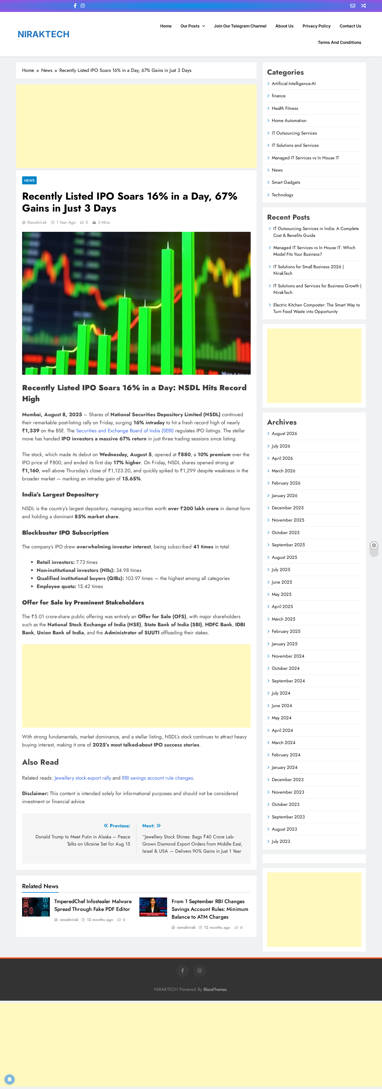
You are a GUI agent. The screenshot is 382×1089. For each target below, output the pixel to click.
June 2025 (282, 582)
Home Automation (289, 120)
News (29, 180)
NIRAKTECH (44, 34)
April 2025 (282, 606)
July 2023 (281, 841)
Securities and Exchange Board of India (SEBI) (125, 430)
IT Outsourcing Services (294, 133)
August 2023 (284, 829)
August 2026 (284, 433)
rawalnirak (37, 222)
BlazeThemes (215, 989)
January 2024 (285, 767)
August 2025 (284, 557)
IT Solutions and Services (295, 145)
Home (166, 26)
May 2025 (281, 594)
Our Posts (190, 26)
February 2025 (286, 631)
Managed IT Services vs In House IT (305, 158)
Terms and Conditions (339, 42)
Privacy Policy (317, 26)
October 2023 (285, 804)
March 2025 (283, 619)
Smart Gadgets (286, 182)
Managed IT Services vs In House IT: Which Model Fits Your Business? (314, 250)
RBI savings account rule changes (157, 777)
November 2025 (288, 520)
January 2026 (285, 495)
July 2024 (281, 693)
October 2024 (286, 668)
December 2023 (288, 779)
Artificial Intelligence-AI (294, 83)
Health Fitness (285, 108)
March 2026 (283, 471)
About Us (284, 26)
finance (279, 95)
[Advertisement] (136, 126)
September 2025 (288, 545)
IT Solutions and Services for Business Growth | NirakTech (317, 289)
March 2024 (283, 742)
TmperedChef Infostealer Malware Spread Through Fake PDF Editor (93, 905)
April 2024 (282, 730)
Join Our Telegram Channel (240, 26)
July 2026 (281, 446)
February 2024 (286, 755)
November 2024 (288, 656)
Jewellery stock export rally (83, 777)
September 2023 (288, 817)
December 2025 (288, 508)
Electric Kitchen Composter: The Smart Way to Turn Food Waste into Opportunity (316, 308)
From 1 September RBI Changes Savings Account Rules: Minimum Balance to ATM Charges (210, 909)
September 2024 (288, 681)
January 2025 (284, 644)
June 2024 (282, 705)
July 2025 (281, 569)
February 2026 (286, 483)
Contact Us (350, 26)
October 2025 (285, 532)
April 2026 (282, 458)
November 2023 (288, 792)
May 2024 (282, 718)
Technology (282, 195)
